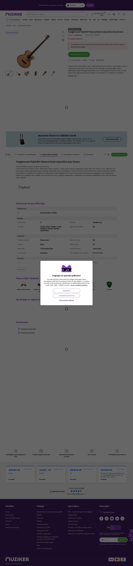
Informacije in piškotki (66, 300)
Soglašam (66, 290)
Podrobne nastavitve (66, 295)
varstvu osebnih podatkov (79, 285)
